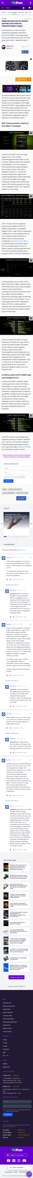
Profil (5, 1060)
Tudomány (21, 12)
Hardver (5, 1046)
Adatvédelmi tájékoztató (10, 1022)
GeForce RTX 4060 (24, 447)
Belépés (5, 1064)
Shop (2, 7)
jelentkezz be (21, 550)
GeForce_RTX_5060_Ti (15, 489)
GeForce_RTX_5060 (22, 493)
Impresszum (8, 1172)
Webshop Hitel (7, 1003)
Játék (26, 12)
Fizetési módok (7, 1031)
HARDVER (4, 18)
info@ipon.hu (21, 1137)
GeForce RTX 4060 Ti (21, 241)
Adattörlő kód (7, 1025)
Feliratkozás (8, 481)
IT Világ (9, 12)
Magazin (8, 7)
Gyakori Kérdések (8, 1012)
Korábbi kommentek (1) (12, 585)
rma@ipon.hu (21, 1132)
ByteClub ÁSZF (23, 1172)
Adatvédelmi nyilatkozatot (18, 477)
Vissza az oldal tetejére (15, 986)
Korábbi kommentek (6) (12, 801)
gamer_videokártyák (8, 493)
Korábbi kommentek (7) (12, 733)
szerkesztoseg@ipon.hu (24, 1135)
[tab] (5, 536)
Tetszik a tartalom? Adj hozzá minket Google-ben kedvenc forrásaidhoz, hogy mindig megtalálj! (16, 456)
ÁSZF (15, 1172)
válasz (21, 579)
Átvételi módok (7, 1028)
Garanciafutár (7, 1009)
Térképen (15, 1075)
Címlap (4, 12)
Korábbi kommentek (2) (12, 681)
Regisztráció (6, 1067)
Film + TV (5, 1055)
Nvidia (4, 489)
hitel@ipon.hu (21, 1130)
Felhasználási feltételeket (24, 1109)
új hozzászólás (16, 579)
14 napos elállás (7, 1015)
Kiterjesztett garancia (9, 1006)
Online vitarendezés (8, 1019)
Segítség (6, 1121)
